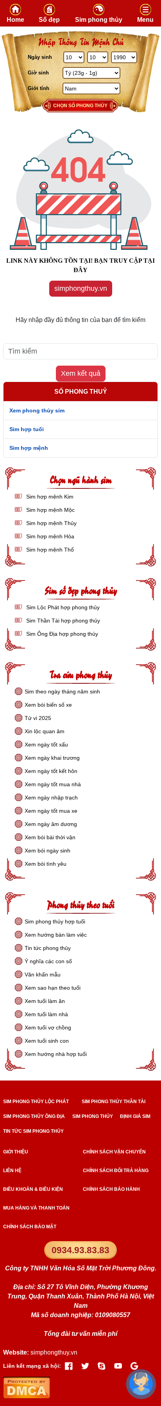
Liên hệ (12, 1170)
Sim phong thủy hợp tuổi (55, 921)
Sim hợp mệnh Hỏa (49, 536)
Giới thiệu (15, 1152)
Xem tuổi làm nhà (46, 1014)
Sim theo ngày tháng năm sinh (62, 691)
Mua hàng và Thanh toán (36, 1208)
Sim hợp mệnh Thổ (49, 549)
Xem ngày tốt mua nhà (53, 784)
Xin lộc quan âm (44, 731)
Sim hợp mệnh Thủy (51, 523)
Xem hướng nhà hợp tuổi (56, 1054)
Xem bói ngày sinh (47, 850)
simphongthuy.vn (80, 288)
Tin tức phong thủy (48, 948)
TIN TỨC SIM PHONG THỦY (33, 1131)
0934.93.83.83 (80, 1250)
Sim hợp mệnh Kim (49, 496)
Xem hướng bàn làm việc (56, 935)
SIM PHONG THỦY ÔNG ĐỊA (34, 1116)
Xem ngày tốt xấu (46, 744)
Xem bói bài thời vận (50, 837)
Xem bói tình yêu (45, 864)
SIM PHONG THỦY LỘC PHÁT (36, 1101)
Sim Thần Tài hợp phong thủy (62, 620)
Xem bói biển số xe (48, 705)
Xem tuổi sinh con (47, 1041)
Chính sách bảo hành (111, 1189)
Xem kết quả (80, 373)
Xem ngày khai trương (52, 758)
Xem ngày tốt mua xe (51, 811)
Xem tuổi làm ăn (45, 1001)
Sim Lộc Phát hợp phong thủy (62, 607)
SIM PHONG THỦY (92, 1116)
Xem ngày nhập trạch (51, 797)
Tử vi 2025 (38, 718)
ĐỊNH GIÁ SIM (135, 1116)
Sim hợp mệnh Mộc (50, 510)
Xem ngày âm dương (51, 824)
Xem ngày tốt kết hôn (51, 771)
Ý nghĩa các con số (48, 961)
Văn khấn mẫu (43, 974)
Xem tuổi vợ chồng (48, 1027)
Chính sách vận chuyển (114, 1152)
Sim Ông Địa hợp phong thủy (61, 634)
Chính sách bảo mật (29, 1226)
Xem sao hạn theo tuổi (52, 988)
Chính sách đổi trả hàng (115, 1170)
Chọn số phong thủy (80, 105)
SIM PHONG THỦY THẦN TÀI (113, 1101)
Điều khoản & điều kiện (33, 1189)
